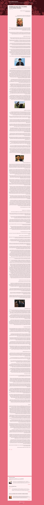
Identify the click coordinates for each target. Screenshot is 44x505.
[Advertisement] (34, 14)
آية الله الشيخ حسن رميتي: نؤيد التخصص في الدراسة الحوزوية (16, 478)
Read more (29, 484)
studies (11, 449)
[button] (9, 449)
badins (23, 503)
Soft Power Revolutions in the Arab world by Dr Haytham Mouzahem (18, 493)
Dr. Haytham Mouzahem (13, 1)
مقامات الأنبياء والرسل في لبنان (12, 486)
